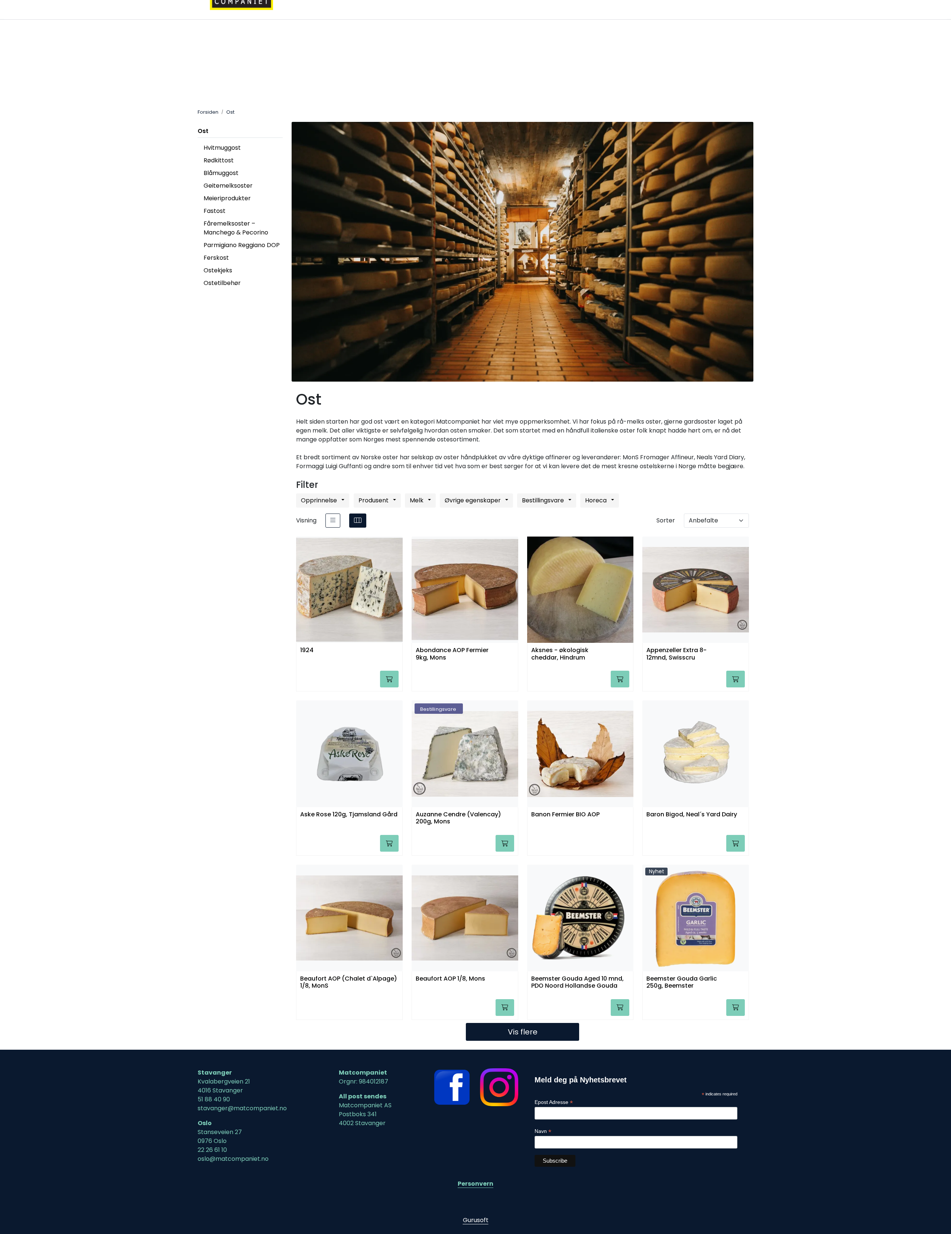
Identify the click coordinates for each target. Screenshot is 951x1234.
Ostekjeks (218, 270)
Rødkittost (219, 160)
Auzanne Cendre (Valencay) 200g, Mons (458, 818)
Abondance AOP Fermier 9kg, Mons (452, 654)
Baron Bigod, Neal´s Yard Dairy (691, 815)
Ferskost (216, 257)
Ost (203, 131)
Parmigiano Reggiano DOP (242, 245)
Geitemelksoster (228, 185)
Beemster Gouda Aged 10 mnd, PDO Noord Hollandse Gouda (577, 982)
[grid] (357, 521)
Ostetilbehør (222, 283)
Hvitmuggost (222, 147)
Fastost (214, 211)
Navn (543, 1131)
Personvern (475, 1183)
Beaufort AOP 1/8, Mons (450, 979)
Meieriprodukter (227, 198)
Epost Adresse (554, 1102)
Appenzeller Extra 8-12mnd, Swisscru (676, 654)
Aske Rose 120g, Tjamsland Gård (348, 815)
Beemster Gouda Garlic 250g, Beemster (681, 982)
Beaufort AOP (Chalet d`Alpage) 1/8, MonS (348, 982)
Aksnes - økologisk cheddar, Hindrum (559, 654)
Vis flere (523, 1032)
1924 (307, 650)
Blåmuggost (221, 173)
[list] (332, 521)
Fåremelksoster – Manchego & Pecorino (236, 228)
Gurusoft (476, 1220)
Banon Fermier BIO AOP (565, 815)
